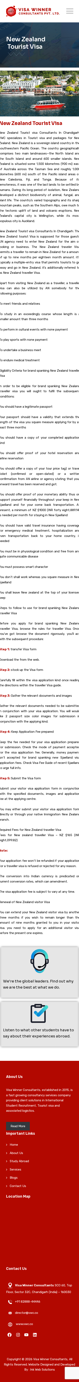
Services (15, 1169)
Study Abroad (19, 1161)
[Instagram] (18, 1334)
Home (14, 1145)
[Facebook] (9, 1334)
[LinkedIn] (34, 1334)
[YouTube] (26, 1334)
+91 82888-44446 (27, 1301)
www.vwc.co (24, 1324)
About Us (16, 1153)
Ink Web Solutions (42, 1369)
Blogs (14, 1177)
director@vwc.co (26, 1313)
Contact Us (18, 1186)
